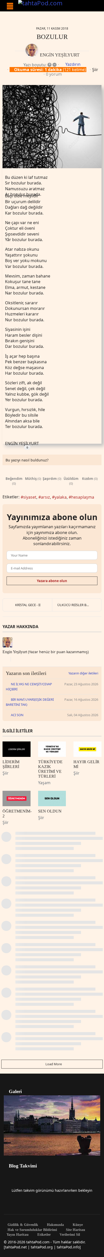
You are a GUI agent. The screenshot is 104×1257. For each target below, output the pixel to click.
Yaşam (44, 782)
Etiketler (43, 1235)
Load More (53, 1064)
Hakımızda (55, 1225)
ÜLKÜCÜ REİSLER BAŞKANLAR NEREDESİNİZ (79, 605)
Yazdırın (73, 64)
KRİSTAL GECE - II (27, 605)
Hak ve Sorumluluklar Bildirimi (32, 1230)
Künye (77, 1225)
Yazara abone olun (52, 581)
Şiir (95, 70)
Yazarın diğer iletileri (83, 673)
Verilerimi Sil (69, 1235)
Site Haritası (75, 1230)
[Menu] (10, 6)
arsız (45, 497)
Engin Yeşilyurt (60, 54)
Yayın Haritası (18, 1235)
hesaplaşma (82, 497)
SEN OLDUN (50, 811)
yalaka (61, 497)
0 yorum (54, 74)
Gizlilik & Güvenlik (22, 1225)
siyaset (29, 497)
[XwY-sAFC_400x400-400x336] (52, 126)
